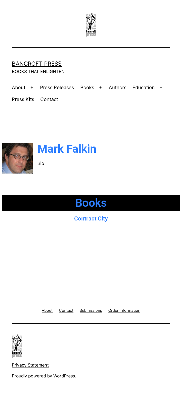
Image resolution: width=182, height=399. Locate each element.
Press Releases (57, 87)
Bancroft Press (37, 63)
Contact (49, 99)
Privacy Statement (30, 364)
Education (143, 87)
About (18, 87)
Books (87, 87)
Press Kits (23, 99)
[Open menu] (32, 88)
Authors (117, 87)
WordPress (64, 375)
